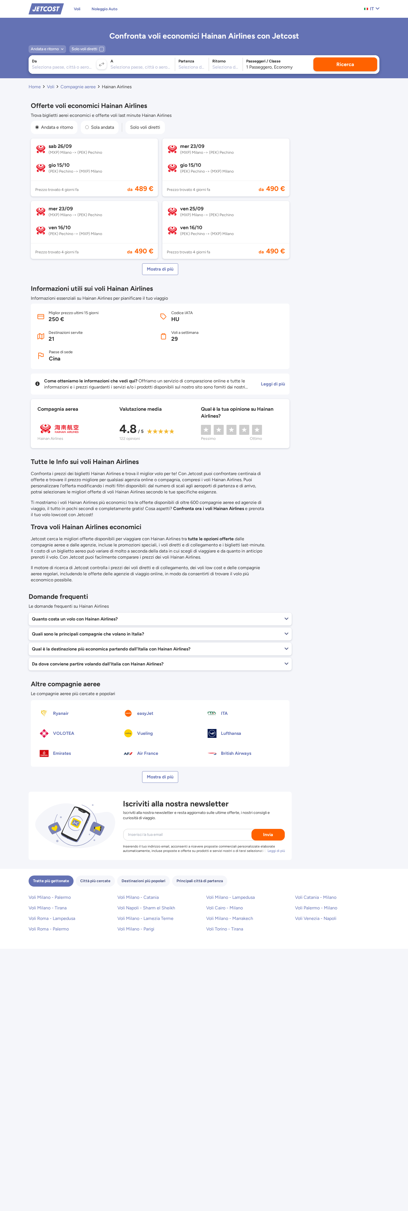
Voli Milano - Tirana (48, 907)
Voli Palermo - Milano (316, 907)
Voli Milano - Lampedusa (230, 897)
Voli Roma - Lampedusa (52, 918)
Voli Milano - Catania (138, 897)
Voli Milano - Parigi (135, 929)
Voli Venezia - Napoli (315, 918)
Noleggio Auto (104, 9)
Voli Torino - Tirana (224, 929)
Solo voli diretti (145, 127)
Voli (77, 9)
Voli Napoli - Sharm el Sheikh (146, 907)
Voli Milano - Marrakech (229, 918)
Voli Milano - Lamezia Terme (145, 918)
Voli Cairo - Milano (224, 907)
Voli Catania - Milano (315, 897)
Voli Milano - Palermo (50, 897)
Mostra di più (160, 269)
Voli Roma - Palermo (49, 929)
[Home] (46, 8)
